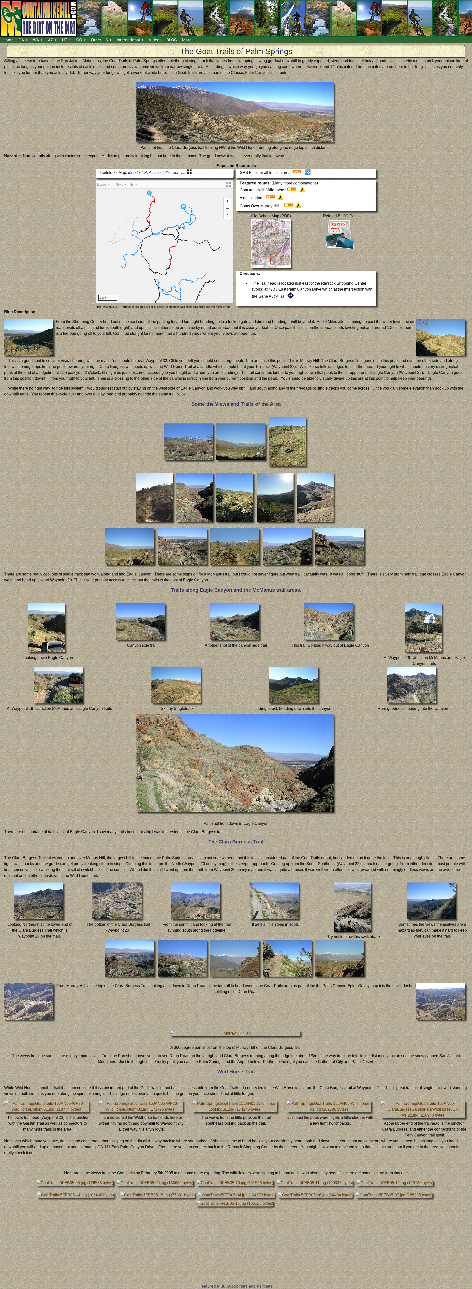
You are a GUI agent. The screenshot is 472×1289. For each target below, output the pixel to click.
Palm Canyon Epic (262, 72)
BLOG (171, 39)
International (128, 39)
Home (8, 39)
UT (64, 39)
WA (36, 39)
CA (21, 39)
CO (79, 39)
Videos (155, 39)
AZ (50, 39)
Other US (99, 39)
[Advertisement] (236, 1248)
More (187, 39)
